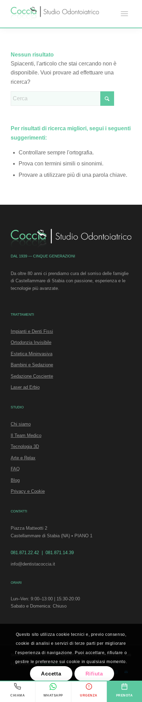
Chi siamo (21, 424)
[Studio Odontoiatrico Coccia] (55, 13)
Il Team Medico (26, 435)
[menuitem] (124, 14)
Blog (15, 480)
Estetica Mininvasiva (31, 353)
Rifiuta (94, 673)
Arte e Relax (23, 457)
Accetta (51, 673)
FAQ (15, 468)
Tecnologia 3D (25, 446)
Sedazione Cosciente (32, 376)
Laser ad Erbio (25, 387)
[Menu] (124, 14)
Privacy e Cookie (28, 491)
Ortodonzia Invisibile (31, 342)
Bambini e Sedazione (32, 364)
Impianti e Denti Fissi (32, 331)
